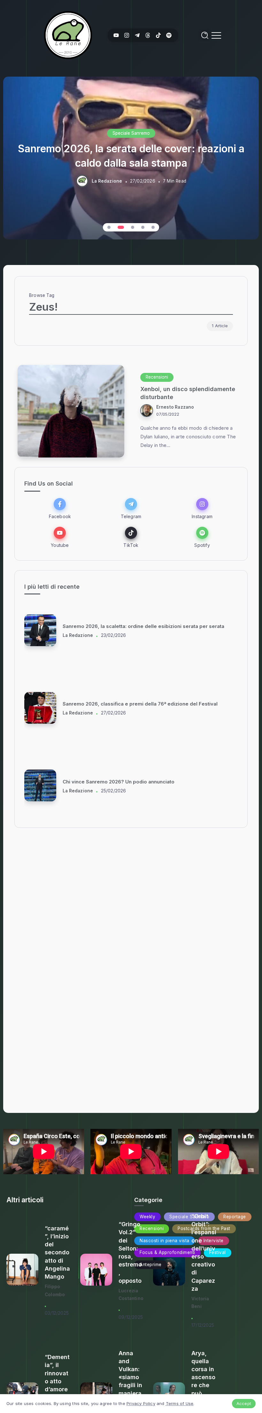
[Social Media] (116, 35)
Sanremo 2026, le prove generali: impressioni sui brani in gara (137, 704)
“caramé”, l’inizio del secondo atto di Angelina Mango (57, 1252)
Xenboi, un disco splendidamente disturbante (187, 393)
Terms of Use (179, 1403)
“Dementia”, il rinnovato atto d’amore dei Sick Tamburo (57, 1381)
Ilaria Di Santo (78, 635)
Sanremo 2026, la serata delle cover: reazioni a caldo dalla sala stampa (131, 155)
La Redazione (107, 180)
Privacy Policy (141, 1403)
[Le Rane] (68, 35)
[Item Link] (71, 411)
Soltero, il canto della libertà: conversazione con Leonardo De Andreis (147, 626)
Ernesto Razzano (175, 407)
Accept (243, 1403)
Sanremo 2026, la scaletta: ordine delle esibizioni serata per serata (143, 782)
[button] (109, 227)
